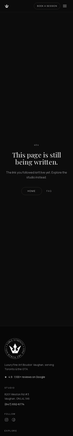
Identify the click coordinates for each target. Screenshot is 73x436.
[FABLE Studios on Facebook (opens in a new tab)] (14, 420)
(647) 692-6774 (14, 404)
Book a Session (47, 5)
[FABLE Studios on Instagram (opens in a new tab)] (6, 420)
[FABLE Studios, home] (6, 6)
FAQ (49, 191)
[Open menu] (65, 6)
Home (32, 191)
